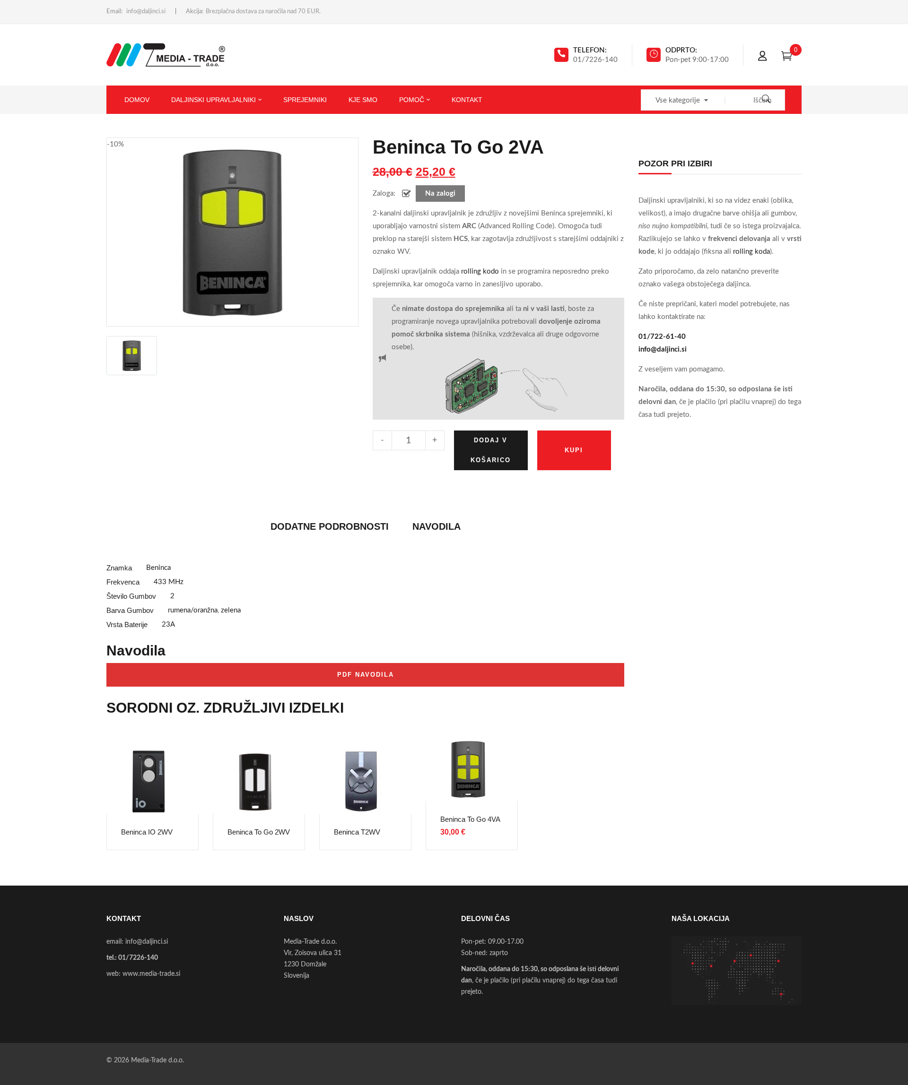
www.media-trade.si (151, 974)
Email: (114, 12)
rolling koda (751, 251)
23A (168, 624)
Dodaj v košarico (491, 450)
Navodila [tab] (436, 526)
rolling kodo (480, 271)
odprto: (681, 50)
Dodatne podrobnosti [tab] (330, 526)
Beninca (158, 567)
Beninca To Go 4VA (470, 819)
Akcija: (194, 12)
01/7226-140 (138, 958)
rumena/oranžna (193, 610)
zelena (231, 610)
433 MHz (168, 582)
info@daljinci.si (146, 12)
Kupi (574, 450)
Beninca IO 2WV (147, 832)
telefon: (590, 50)
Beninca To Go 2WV (258, 832)
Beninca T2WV (357, 832)
